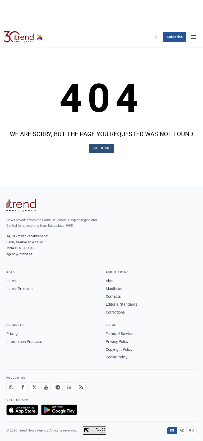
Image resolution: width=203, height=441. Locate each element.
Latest (11, 281)
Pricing (12, 333)
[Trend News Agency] (21, 205)
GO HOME (101, 148)
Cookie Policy (116, 357)
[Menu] (193, 37)
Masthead (114, 289)
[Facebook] (22, 387)
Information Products (24, 341)
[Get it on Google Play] (59, 410)
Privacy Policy (117, 341)
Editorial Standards (121, 304)
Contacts (113, 296)
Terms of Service (119, 333)
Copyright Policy (119, 349)
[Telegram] (57, 387)
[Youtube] (46, 387)
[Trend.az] (23, 37)
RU (191, 430)
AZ (182, 430)
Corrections (115, 312)
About (111, 281)
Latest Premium (19, 289)
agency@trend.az (19, 254)
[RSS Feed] (81, 387)
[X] (34, 387)
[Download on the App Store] (22, 410)
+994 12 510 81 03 (20, 248)
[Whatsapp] (11, 387)
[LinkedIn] (69, 387)
